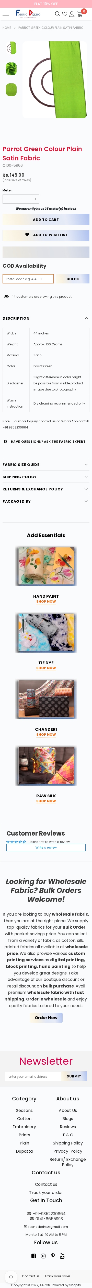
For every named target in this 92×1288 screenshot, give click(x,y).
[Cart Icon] (80, 13)
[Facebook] (33, 1255)
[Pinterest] (52, 1255)
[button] (46, 252)
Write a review (46, 847)
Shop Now (46, 601)
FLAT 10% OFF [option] (46, 3)
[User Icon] (72, 13)
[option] (54, 79)
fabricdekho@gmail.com (48, 1227)
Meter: (8, 190)
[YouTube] (62, 1255)
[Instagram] (43, 1255)
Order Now (46, 1018)
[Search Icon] (57, 14)
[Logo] (27, 14)
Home (7, 27)
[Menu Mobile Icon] (6, 14)
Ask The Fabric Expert (65, 441)
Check (72, 279)
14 (14, 296)
